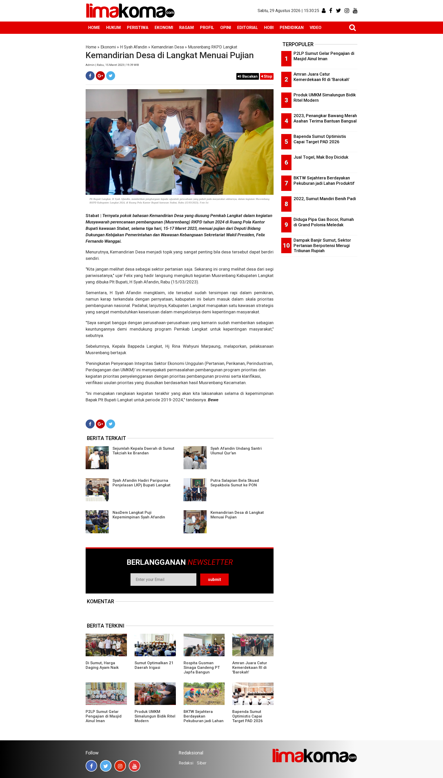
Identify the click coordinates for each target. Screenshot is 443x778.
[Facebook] (90, 75)
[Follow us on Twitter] (106, 766)
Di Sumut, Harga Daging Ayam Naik (102, 665)
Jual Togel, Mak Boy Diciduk (321, 157)
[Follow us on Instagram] (120, 766)
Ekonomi (108, 47)
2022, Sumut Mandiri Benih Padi (325, 198)
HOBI (269, 27)
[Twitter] (110, 75)
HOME (94, 27)
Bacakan (249, 76)
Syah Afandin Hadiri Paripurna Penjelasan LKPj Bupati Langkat (141, 482)
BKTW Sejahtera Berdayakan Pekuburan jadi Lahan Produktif (204, 718)
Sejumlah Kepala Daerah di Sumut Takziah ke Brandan (143, 450)
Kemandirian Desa (167, 47)
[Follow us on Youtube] (134, 766)
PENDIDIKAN (292, 27)
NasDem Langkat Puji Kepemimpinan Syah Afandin (139, 514)
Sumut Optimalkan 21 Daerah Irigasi (154, 665)
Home (91, 47)
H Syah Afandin (133, 47)
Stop (267, 76)
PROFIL (207, 27)
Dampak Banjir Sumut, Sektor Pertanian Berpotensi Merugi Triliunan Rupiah (322, 245)
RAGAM (186, 27)
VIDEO (315, 27)
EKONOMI (164, 27)
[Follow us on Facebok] (91, 766)
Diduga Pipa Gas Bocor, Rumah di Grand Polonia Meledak (324, 222)
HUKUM (113, 27)
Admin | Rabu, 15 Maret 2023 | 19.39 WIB (112, 65)
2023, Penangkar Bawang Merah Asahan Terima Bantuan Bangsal (325, 118)
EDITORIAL (247, 27)
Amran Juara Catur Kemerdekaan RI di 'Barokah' (249, 667)
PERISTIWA (137, 27)
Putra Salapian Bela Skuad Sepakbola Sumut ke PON (234, 482)
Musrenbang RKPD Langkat (212, 47)
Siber (201, 763)
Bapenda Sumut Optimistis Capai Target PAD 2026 (247, 716)
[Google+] (100, 75)
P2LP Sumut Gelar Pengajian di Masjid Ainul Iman (104, 716)
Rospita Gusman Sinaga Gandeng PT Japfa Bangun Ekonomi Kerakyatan (202, 670)
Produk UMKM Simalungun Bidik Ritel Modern (155, 716)
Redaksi (186, 763)
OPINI (225, 27)
